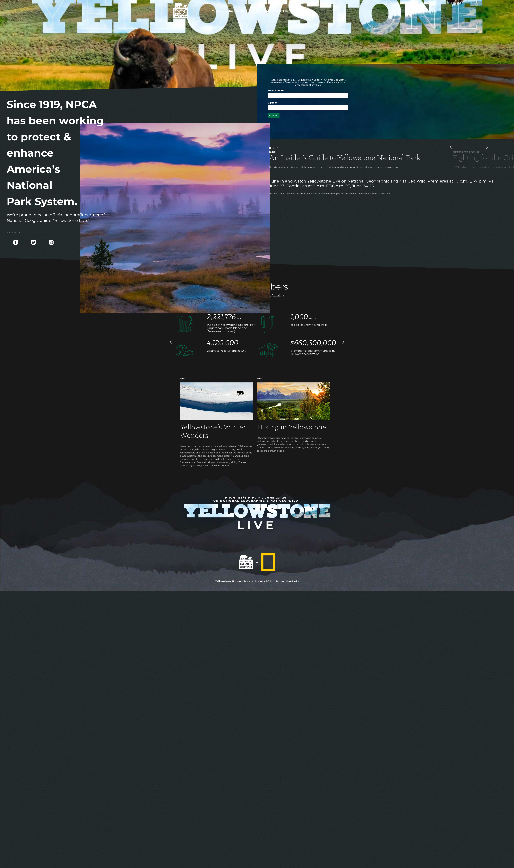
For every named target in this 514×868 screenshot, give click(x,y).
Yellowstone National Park (229, 11)
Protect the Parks (286, 11)
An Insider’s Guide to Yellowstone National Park (345, 157)
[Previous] (451, 147)
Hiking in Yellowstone (291, 427)
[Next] (487, 147)
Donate (310, 11)
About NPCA (261, 11)
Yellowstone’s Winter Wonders (212, 431)
